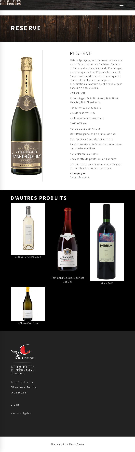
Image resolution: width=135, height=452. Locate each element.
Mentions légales (21, 413)
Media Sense (76, 444)
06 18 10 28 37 (19, 392)
